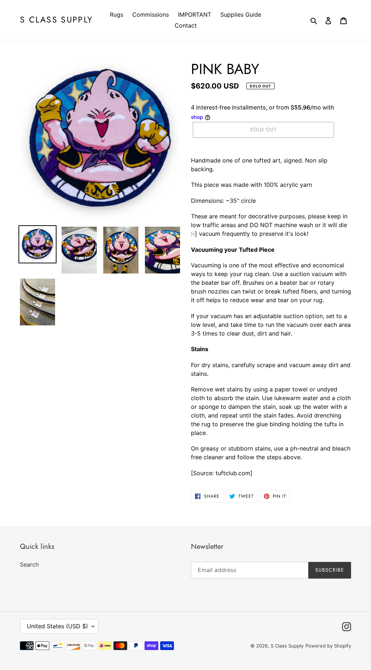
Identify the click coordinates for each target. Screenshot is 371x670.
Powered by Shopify (328, 646)
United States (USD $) (57, 626)
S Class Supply (56, 20)
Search (29, 564)
